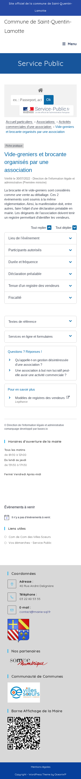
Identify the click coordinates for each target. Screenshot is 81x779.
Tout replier (39, 227)
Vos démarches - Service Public (30, 542)
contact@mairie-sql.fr (35, 612)
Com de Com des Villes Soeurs (30, 537)
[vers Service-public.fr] (46, 110)
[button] (40, 238)
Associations (46, 122)
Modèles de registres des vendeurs (40, 398)
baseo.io (43, 428)
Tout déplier (64, 227)
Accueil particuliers (19, 122)
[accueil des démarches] (40, 90)
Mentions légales (40, 766)
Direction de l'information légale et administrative (35, 425)
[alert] (40, 517)
